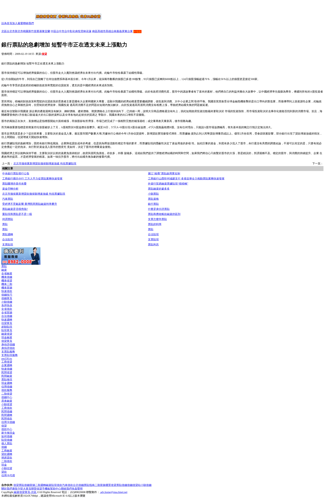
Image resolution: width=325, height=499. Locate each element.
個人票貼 (6, 443)
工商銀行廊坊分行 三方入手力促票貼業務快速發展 (32, 178)
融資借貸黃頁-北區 (25, 492)
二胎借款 (6, 461)
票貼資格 (153, 198)
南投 (78, 31)
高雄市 (102, 31)
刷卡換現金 (8, 432)
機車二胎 (6, 284)
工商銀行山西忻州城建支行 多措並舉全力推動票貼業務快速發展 (186, 178)
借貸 (4, 425)
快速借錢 (6, 368)
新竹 (31, 31)
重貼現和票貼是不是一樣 (17, 214)
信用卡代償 (8, 475)
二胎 (37, 485)
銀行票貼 (153, 203)
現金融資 (6, 337)
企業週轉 (6, 365)
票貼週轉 (7, 234)
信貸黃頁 (6, 323)
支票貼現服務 (9, 355)
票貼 (5, 224)
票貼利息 (153, 244)
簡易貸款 (6, 457)
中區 (53, 31)
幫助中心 (55, 488)
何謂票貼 (7, 219)
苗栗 (36, 31)
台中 (67, 31)
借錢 (4, 447)
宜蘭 (47, 31)
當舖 (32, 485)
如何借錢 (6, 436)
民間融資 (6, 376)
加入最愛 (17, 23)
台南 (113, 31)
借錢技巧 (6, 294)
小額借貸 (6, 404)
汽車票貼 (7, 198)
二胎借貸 (6, 393)
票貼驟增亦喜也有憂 (14, 183)
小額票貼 (153, 193)
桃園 (25, 31)
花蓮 (88, 31)
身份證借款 (8, 348)
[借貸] (14, 6)
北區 (4, 31)
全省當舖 (6, 312)
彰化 (72, 31)
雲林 (83, 31)
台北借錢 (78, 485)
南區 (95, 31)
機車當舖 (6, 287)
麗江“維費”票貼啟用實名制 (164, 173)
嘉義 (119, 31)
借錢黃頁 (6, 298)
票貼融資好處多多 (159, 188)
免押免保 (6, 305)
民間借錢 (6, 411)
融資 (4, 269)
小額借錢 (6, 301)
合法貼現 (153, 234)
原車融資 (6, 400)
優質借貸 (110, 485)
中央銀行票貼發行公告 (15, 173)
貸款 (4, 471)
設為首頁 (6, 23)
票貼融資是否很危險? (15, 209)
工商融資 (6, 450)
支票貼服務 (8, 351)
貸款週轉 (6, 454)
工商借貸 (6, 361)
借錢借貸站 (134, 485)
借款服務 (6, 390)
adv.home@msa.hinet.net (113, 492)
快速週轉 (6, 319)
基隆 (42, 31)
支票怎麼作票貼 (157, 219)
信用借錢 (6, 386)
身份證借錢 (8, 344)
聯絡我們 (28, 23)
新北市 (19, 31)
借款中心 (6, 429)
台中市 (60, 31)
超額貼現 (6, 326)
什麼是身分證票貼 (159, 209)
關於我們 (6, 488)
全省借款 (6, 309)
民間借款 (6, 418)
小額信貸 (6, 468)
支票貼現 (153, 239)
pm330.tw (6, 358)
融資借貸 (6, 333)
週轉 (43, 485)
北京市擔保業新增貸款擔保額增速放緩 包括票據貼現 (44, 163)
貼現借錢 (6, 439)
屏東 (124, 31)
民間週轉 (6, 415)
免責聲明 (77, 488)
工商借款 (6, 407)
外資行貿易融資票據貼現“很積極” (168, 183)
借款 (59, 485)
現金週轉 (6, 383)
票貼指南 (89, 485)
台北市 (11, 31)
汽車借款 (67, 485)
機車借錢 (6, 277)
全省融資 (6, 273)
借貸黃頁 (6, 340)
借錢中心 (6, 397)
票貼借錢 (121, 485)
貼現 (54, 485)
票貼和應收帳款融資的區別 (164, 214)
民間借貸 (6, 372)
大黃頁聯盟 (30, 488)
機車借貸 (6, 280)
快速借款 (6, 291)
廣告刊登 (17, 488)
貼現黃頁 (6, 330)
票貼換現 (6, 379)
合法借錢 (6, 316)
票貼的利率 (154, 224)
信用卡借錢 (8, 422)
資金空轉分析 (10, 188)
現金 (4, 464)
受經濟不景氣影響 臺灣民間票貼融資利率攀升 (29, 203)
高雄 (108, 31)
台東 (130, 31)
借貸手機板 (43, 488)
